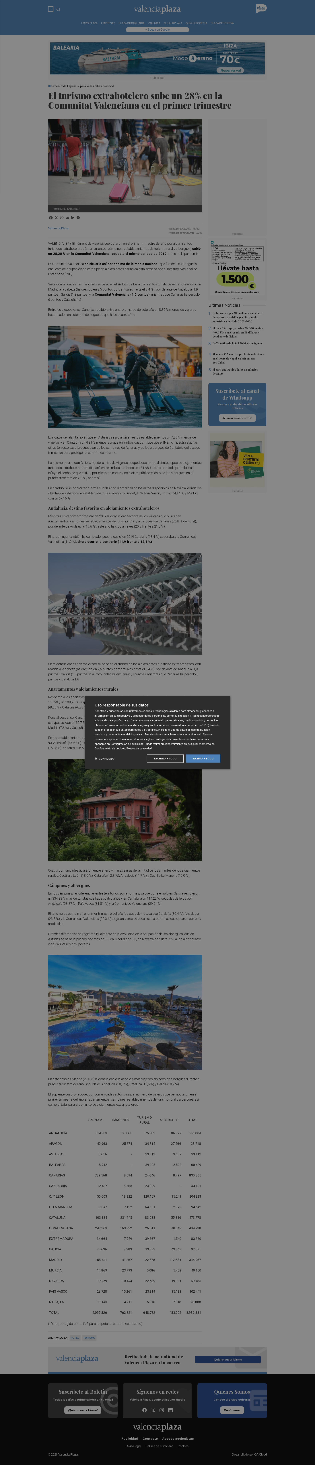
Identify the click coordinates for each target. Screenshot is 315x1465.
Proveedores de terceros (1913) (190, 725)
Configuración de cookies (110, 748)
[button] (105, 759)
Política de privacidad (139, 748)
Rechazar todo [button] (165, 758)
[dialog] (157, 732)
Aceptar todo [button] (203, 758)
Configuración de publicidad (126, 743)
